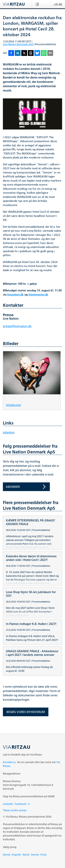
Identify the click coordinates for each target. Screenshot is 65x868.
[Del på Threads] (31, 53)
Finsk (43, 854)
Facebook (20, 804)
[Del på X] (24, 53)
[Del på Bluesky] (37, 53)
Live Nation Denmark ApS (18, 44)
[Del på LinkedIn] (18, 53)
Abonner (13, 486)
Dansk (6, 854)
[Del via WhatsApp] (44, 53)
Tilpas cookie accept (15, 810)
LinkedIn (8, 804)
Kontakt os (9, 762)
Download (13, 405)
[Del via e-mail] (50, 53)
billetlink (8, 432)
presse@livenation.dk (17, 326)
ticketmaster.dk (38, 295)
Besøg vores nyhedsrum (25, 711)
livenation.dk (15, 295)
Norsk (26, 854)
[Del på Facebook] (11, 53)
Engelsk (16, 854)
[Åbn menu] (38, 4)
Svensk (35, 854)
